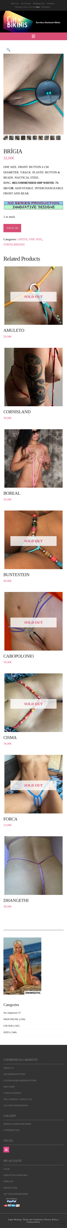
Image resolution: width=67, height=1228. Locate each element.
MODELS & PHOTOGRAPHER (17, 1124)
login (38, 7)
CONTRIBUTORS (11, 1130)
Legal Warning (14, 1219)
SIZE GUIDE (9, 1087)
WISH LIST (8, 1181)
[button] (33, 36)
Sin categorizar (10, 1013)
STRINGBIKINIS (14, 244)
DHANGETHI (16, 900)
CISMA (10, 737)
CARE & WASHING (12, 1093)
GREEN (22, 239)
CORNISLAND (17, 411)
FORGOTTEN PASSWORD (15, 1175)
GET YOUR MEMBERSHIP (15, 1194)
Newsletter (46, 7)
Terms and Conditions (33, 1219)
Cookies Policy (33, 1222)
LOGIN (6, 1169)
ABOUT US (8, 1068)
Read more (33, 321)
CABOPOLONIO (18, 656)
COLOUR (8, 1026)
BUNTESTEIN (16, 574)
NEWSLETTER (10, 1188)
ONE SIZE (35, 239)
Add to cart (12, 228)
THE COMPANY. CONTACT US (17, 1099)
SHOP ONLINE (10, 1019)
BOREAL (11, 493)
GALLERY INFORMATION (15, 1105)
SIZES (6, 1032)
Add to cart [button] (34, 402)
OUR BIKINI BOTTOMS (14, 1074)
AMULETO (13, 330)
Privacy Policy (51, 1219)
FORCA (10, 819)
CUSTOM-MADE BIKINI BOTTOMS (19, 1080)
